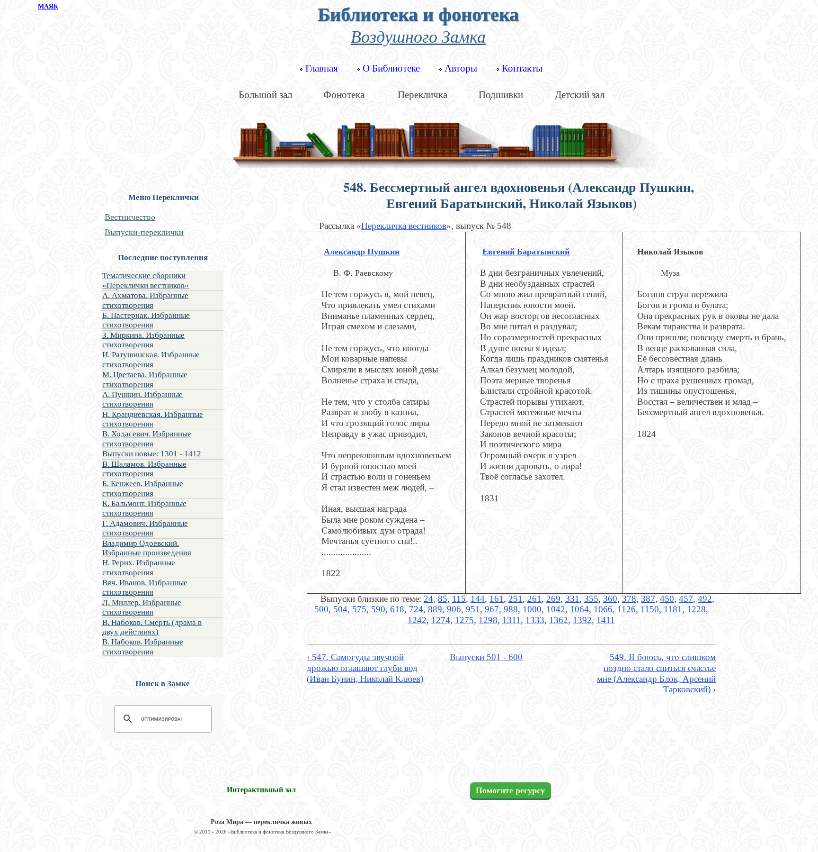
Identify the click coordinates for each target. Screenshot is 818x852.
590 (378, 609)
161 (496, 599)
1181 (673, 609)
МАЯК (48, 6)
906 (454, 609)
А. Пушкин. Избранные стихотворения (142, 399)
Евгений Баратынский (525, 251)
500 (321, 609)
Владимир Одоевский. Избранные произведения (146, 548)
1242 (417, 620)
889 (435, 609)
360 (610, 599)
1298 (488, 620)
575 (359, 609)
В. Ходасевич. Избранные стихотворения (146, 438)
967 (492, 609)
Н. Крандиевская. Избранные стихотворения (152, 419)
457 (686, 599)
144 (478, 599)
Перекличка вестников (403, 226)
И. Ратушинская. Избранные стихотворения (151, 359)
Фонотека (344, 94)
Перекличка (422, 94)
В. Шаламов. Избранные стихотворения (144, 469)
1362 (558, 620)
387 (648, 599)
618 (397, 609)
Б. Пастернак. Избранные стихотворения (146, 320)
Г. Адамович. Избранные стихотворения (145, 528)
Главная (321, 68)
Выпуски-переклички (144, 232)
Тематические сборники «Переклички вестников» (145, 280)
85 (442, 599)
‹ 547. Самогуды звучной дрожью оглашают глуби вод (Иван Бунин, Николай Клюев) (365, 667)
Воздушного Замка (418, 35)
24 (428, 599)
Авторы (461, 68)
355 (591, 599)
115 (459, 599)
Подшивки (501, 94)
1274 (440, 620)
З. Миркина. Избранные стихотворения (143, 340)
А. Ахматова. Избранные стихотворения (145, 300)
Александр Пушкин (362, 251)
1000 (532, 609)
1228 (696, 609)
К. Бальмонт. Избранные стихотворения (144, 508)
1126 (626, 609)
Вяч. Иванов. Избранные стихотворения (144, 587)
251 (515, 599)
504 (340, 609)
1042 (555, 609)
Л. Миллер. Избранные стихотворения (141, 607)
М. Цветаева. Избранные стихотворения (144, 379)
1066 (603, 609)
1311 (511, 620)
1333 (534, 620)
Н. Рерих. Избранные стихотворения (138, 567)
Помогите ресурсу (510, 790)
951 (473, 609)
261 (534, 599)
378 (629, 599)
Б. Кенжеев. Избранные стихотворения (142, 488)
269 (553, 599)
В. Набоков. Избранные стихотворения (142, 646)
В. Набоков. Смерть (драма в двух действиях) (152, 627)
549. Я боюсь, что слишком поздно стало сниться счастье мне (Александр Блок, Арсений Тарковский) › (656, 673)
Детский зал (580, 94)
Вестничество (130, 217)
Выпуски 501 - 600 (486, 657)
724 (416, 609)
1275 (464, 620)
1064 (579, 609)
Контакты (522, 68)
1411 (605, 620)
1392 (582, 620)
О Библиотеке (391, 68)
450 (667, 599)
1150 (649, 609)
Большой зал (265, 94)
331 (572, 599)
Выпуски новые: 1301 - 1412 (151, 453)
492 (705, 599)
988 (511, 609)
